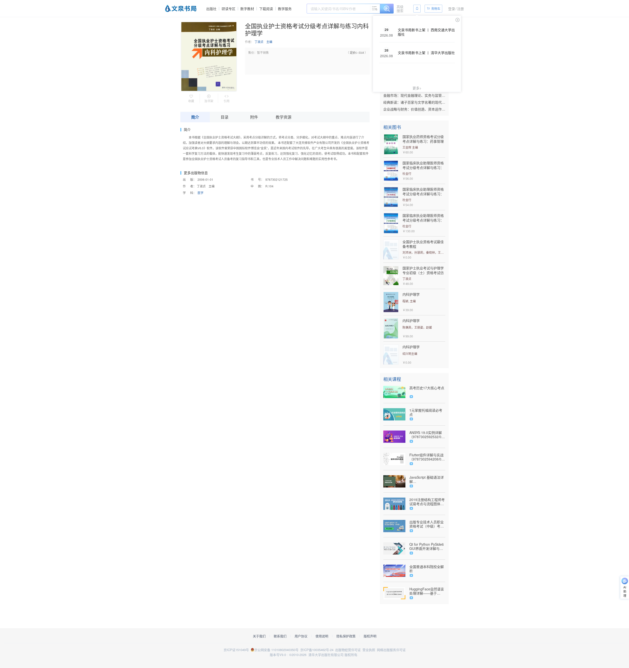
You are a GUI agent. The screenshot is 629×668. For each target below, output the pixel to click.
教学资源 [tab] (283, 117)
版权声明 (370, 636)
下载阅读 (266, 8)
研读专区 (228, 8)
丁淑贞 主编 (263, 42)
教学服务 (285, 8)
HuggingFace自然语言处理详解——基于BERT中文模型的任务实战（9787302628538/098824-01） (427, 591)
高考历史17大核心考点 (426, 388)
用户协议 (301, 636)
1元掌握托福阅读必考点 (425, 412)
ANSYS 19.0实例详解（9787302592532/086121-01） (427, 435)
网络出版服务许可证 (391, 649)
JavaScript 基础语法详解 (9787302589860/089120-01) (427, 479)
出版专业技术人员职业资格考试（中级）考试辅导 (426, 524)
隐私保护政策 (346, 636)
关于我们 (259, 636)
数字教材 (247, 8)
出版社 (211, 8)
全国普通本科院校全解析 (426, 569)
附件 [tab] (254, 117)
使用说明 (321, 636)
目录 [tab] (225, 117)
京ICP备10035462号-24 (316, 649)
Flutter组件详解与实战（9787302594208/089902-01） (427, 457)
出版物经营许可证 (348, 649)
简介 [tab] (195, 117)
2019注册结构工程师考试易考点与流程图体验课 (427, 502)
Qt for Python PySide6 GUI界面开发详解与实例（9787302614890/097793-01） (427, 546)
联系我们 (280, 636)
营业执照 (368, 649)
